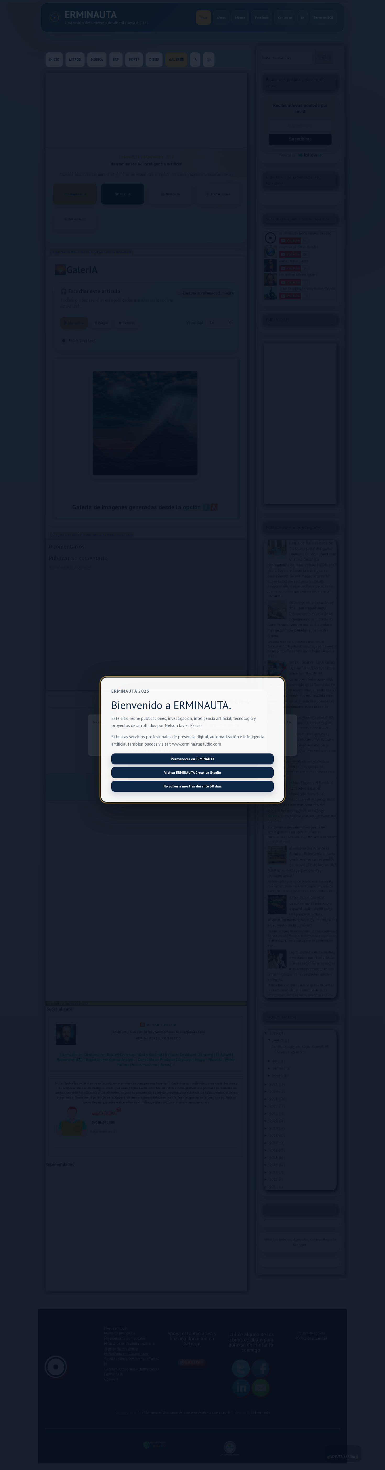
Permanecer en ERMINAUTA (192, 759)
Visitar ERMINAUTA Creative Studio (192, 772)
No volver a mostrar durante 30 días (192, 786)
